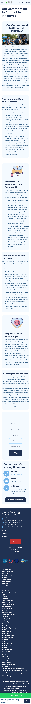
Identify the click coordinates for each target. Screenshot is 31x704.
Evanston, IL (6, 599)
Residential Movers (8, 637)
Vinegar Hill (5, 661)
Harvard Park (6, 602)
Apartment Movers (8, 571)
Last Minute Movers (8, 614)
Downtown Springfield (9, 593)
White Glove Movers (8, 665)
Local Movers (6, 618)
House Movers (6, 606)
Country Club (6, 589)
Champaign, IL (6, 581)
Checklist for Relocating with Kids (13, 668)
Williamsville (6, 666)
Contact (4, 534)
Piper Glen (5, 634)
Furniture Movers (7, 601)
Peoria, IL (5, 630)
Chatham (5, 583)
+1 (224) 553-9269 (24, 3)
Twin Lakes (5, 655)
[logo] (9, 2)
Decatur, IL (5, 591)
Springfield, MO (7, 649)
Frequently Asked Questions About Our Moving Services (14, 671)
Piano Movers (6, 632)
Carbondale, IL (6, 579)
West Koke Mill (6, 663)
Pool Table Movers (8, 635)
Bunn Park (5, 577)
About (4, 531)
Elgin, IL (4, 595)
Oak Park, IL (5, 624)
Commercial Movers (8, 587)
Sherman (5, 647)
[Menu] (2, 3)
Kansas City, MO (7, 612)
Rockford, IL (6, 641)
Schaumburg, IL (7, 643)
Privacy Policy (6, 676)
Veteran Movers (7, 659)
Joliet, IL (4, 610)
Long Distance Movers (9, 620)
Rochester (5, 639)
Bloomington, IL (7, 575)
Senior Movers (6, 645)
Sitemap (4, 536)
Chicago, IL (5, 585)
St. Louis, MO (6, 651)
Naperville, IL (6, 622)
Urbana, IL (5, 657)
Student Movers (7, 653)
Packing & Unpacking (9, 628)
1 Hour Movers (6, 569)
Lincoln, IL (5, 616)
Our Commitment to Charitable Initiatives (15, 674)
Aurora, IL (5, 573)
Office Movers (6, 626)
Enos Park (5, 597)
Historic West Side (8, 604)
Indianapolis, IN (7, 608)
